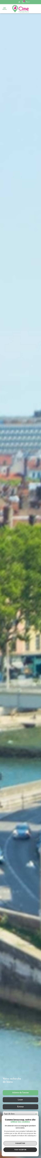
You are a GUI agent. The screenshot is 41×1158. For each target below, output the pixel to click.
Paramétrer (20, 1143)
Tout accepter (20, 1150)
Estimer (20, 1107)
